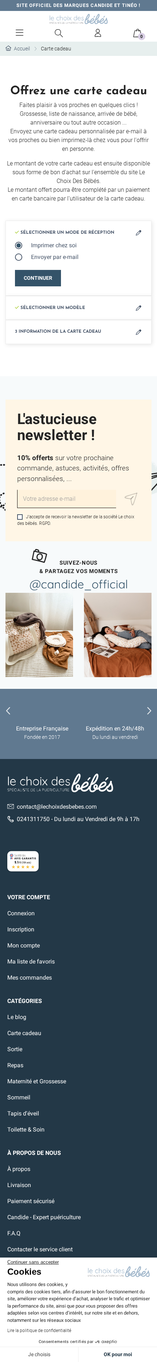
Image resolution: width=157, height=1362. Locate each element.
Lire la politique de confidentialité (39, 1330)
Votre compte (28, 897)
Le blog (16, 1017)
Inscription (20, 929)
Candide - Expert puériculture (44, 1217)
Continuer (38, 278)
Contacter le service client (40, 1249)
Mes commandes (29, 977)
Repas (15, 1065)
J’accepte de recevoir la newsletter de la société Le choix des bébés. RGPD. (75, 520)
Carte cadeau (24, 1033)
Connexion (21, 913)
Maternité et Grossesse (36, 1081)
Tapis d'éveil (23, 1113)
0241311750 (33, 819)
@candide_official (79, 584)
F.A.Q (13, 1233)
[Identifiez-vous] (98, 33)
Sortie (14, 1049)
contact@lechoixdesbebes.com (57, 806)
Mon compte (23, 945)
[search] (59, 33)
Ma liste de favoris (31, 961)
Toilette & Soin (26, 1129)
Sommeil (18, 1097)
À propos (18, 1168)
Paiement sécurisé (30, 1201)
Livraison (19, 1185)
